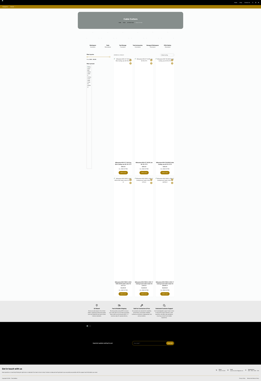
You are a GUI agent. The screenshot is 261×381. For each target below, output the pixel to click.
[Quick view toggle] (130, 63)
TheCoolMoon (14, 378)
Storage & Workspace (152, 45)
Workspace (93, 45)
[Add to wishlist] (130, 60)
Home (235, 2)
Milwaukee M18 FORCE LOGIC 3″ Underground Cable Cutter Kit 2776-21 (144, 283)
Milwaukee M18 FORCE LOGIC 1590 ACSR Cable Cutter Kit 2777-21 (123, 283)
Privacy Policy (242, 378)
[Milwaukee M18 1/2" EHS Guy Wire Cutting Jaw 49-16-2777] (123, 109)
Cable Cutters (124, 168)
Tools (107, 45)
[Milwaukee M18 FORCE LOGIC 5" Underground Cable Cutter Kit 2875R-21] (165, 229)
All (119, 168)
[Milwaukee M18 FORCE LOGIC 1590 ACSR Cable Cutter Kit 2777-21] (123, 229)
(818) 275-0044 (222, 370)
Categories (5, 6)
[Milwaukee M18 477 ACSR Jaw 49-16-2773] (144, 109)
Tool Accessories (138, 45)
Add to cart (123, 172)
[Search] (252, 2)
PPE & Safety (167, 45)
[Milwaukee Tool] (89, 117)
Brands (12, 6)
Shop (241, 2)
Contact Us (247, 2)
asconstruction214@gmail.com (236, 370)
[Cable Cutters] (93, 38)
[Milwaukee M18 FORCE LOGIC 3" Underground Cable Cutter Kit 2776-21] (144, 229)
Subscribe (170, 343)
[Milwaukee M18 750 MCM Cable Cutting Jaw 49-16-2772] (165, 109)
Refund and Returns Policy (253, 378)
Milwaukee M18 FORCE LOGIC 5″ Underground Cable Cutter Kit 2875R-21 (165, 283)
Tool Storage (122, 45)
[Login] (255, 2)
